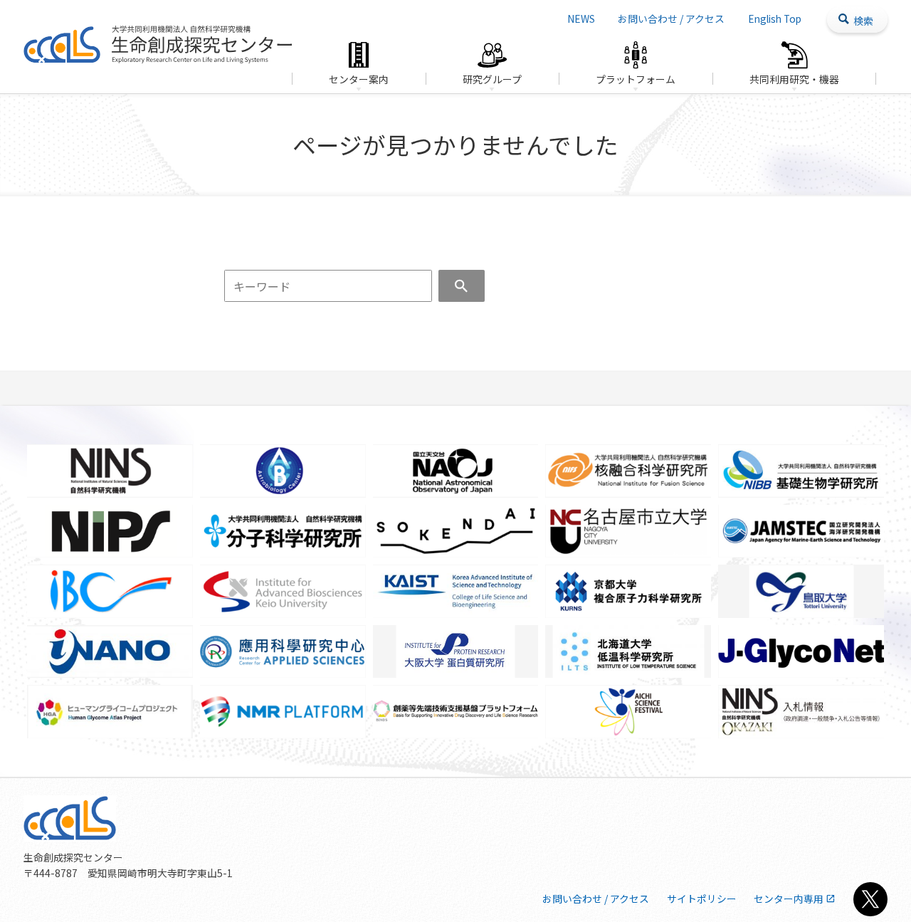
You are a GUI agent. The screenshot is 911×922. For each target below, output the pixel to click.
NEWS (581, 18)
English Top (774, 18)
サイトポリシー (702, 898)
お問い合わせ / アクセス (671, 18)
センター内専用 (788, 898)
